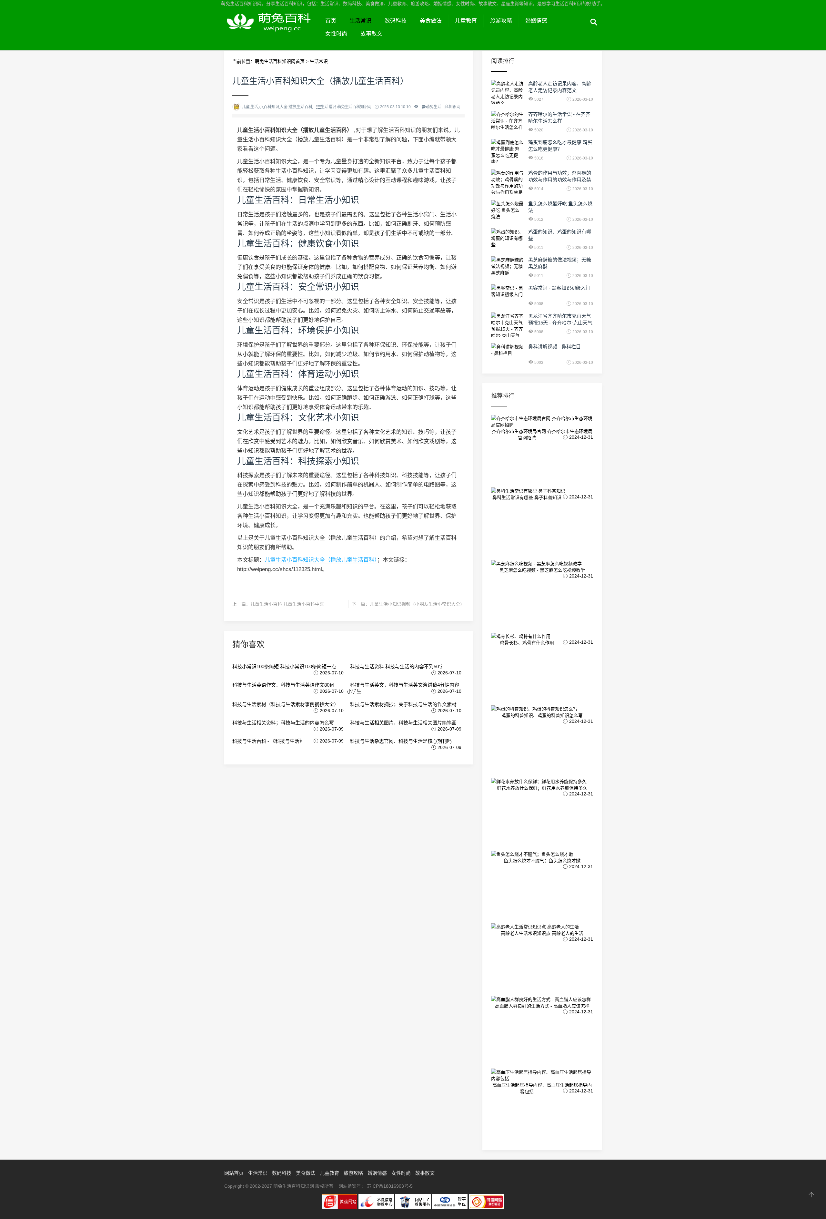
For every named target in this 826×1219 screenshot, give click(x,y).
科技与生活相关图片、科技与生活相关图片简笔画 (403, 722)
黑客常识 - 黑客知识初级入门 (559, 288)
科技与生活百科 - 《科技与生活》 (268, 741)
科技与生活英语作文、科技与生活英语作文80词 (283, 685)
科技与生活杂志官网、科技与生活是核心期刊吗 (401, 741)
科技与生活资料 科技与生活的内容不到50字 (397, 666)
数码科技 (396, 21)
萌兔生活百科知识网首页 (280, 61)
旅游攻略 (501, 21)
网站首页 (234, 1173)
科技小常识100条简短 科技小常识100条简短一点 (284, 666)
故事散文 (371, 34)
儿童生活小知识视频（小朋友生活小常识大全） (417, 604)
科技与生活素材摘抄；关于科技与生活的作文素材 (403, 704)
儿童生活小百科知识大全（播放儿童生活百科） (321, 560)
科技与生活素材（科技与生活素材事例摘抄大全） (285, 704)
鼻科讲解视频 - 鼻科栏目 (554, 346)
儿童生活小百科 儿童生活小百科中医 (287, 604)
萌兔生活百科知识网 (271, 28)
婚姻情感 (536, 21)
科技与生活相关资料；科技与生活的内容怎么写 (283, 722)
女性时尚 (336, 34)
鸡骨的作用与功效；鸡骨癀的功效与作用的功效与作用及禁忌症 (559, 179)
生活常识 (360, 21)
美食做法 (431, 21)
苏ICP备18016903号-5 (390, 1186)
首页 (330, 21)
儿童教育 (466, 21)
